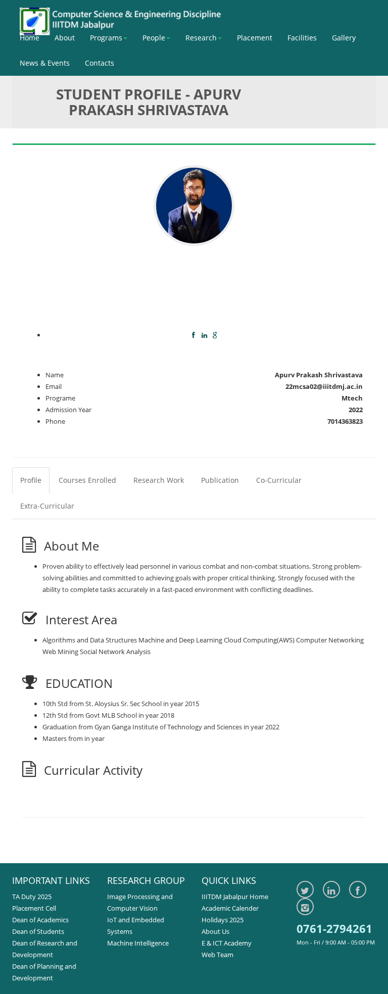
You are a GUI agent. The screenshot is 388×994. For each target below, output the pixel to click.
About (65, 37)
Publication (220, 480)
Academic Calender (230, 908)
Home (29, 37)
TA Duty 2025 (32, 896)
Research (201, 37)
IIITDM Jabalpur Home (235, 896)
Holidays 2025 (223, 919)
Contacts (99, 63)
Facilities (302, 37)
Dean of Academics (40, 919)
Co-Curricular (279, 480)
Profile (30, 480)
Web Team (217, 954)
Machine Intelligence (138, 943)
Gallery (344, 37)
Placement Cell (34, 908)
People (153, 37)
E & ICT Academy (227, 943)
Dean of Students (38, 931)
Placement (254, 37)
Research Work (158, 480)
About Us (215, 931)
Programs (106, 37)
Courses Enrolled (87, 480)
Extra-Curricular (47, 506)
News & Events (45, 63)
